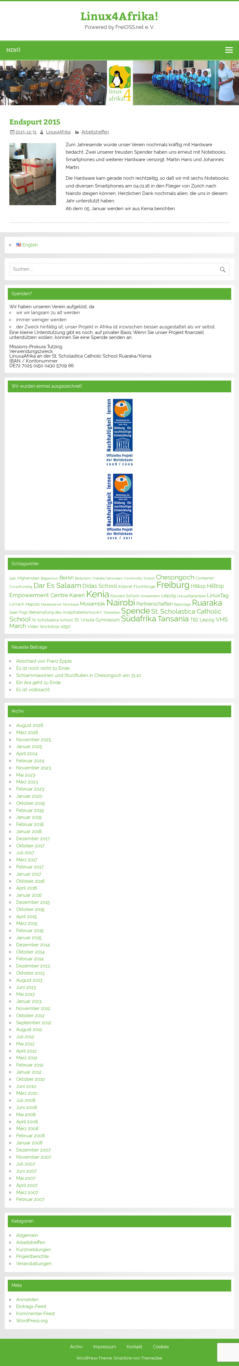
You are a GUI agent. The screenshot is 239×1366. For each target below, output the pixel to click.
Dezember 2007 (33, 1150)
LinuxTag (218, 595)
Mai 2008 (26, 1114)
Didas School (99, 586)
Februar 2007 (30, 1199)
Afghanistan (28, 578)
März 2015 (26, 923)
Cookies (161, 1347)
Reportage (182, 604)
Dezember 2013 (33, 966)
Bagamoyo (49, 578)
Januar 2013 (28, 1001)
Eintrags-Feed (31, 1306)
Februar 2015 (30, 930)
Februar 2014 (30, 959)
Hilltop (198, 586)
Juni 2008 (26, 1107)
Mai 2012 (25, 1044)
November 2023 (33, 768)
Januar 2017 (28, 874)
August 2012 (29, 1029)
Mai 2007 (25, 1178)
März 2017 (26, 860)
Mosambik (92, 604)
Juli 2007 (25, 1164)
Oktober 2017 (30, 846)
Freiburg (173, 585)
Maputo (33, 604)
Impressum (104, 1347)
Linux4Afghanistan (191, 596)
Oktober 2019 (30, 803)
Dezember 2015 (33, 902)
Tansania (173, 618)
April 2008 (27, 1122)
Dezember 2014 (33, 945)
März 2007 (27, 1192)
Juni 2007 (26, 1171)
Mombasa (71, 604)
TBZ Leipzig (202, 619)
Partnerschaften (154, 604)
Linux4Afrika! (119, 15)
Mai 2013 (25, 994)
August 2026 (29, 725)
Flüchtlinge (144, 586)
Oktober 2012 (30, 1015)
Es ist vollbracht (33, 689)
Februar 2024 (30, 761)
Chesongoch (175, 577)
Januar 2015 (28, 937)
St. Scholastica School (52, 620)
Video (33, 626)
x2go (65, 626)
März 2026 (27, 732)
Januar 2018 (29, 831)
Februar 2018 (30, 824)
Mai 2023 (25, 775)
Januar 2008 (29, 1143)
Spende (135, 610)
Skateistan (112, 612)
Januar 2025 (29, 746)
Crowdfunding (20, 586)
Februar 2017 (30, 867)
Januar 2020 (29, 796)
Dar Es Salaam (57, 585)
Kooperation (150, 596)
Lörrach (16, 604)
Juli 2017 (25, 852)
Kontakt (134, 1347)
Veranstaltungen (34, 1263)
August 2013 (29, 980)
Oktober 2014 (30, 952)
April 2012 (26, 1051)
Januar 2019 (29, 817)
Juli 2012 (25, 1036)
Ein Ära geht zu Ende (38, 682)
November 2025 (33, 739)
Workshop (49, 626)
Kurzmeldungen (33, 1249)
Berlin (66, 578)
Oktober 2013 (30, 973)
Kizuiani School (124, 595)
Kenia (97, 593)
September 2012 (33, 1023)
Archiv (76, 1347)
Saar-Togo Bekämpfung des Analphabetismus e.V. (55, 612)
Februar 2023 (30, 789)
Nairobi (120, 602)
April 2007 (27, 1185)
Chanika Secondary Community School (123, 578)
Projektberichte (32, 1256)
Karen (77, 595)
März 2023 (27, 782)
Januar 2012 (28, 1072)
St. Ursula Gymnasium (97, 619)
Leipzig (168, 595)
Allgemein (27, 1235)
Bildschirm (83, 578)
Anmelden (27, 1299)
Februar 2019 (30, 810)
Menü (13, 50)
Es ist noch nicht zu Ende (43, 668)
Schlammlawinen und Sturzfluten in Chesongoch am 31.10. (79, 675)
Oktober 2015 (30, 909)
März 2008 (27, 1128)
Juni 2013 (26, 987)
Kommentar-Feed (35, 1313)
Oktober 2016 (30, 881)
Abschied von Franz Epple (44, 661)
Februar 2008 (30, 1135)
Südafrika (138, 618)
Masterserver (51, 604)
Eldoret (125, 586)
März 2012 (26, 1058)
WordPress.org (32, 1320)
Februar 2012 (30, 1065)
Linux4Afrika (58, 131)
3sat (12, 578)
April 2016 (26, 888)
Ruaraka (207, 602)
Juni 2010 (26, 1086)
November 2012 (33, 1008)
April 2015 (26, 916)
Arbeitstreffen (95, 131)
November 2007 (33, 1157)
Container (204, 578)
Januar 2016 (29, 895)
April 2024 (26, 753)
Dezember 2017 (33, 838)
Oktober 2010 (30, 1079)
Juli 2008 (25, 1100)
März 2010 (27, 1093)
